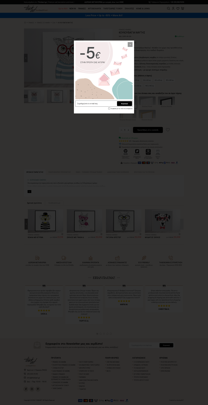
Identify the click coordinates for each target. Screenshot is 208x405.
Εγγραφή (124, 104)
